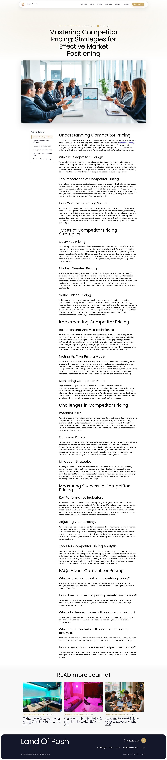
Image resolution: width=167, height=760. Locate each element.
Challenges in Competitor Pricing (42, 149)
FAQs (118, 747)
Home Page (101, 747)
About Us (126, 754)
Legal (143, 754)
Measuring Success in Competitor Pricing (42, 154)
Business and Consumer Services (69, 26)
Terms (139, 754)
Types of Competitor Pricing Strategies (41, 141)
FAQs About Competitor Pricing (42, 159)
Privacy (133, 754)
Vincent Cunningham (105, 26)
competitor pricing (126, 143)
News (111, 747)
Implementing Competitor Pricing (42, 146)
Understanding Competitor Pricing (42, 137)
